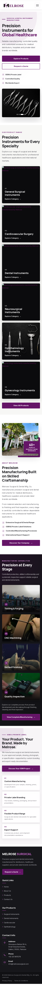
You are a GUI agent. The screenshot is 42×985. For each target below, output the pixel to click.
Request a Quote (21, 66)
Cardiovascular (9, 923)
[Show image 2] (19, 114)
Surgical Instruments (11, 914)
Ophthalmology (9, 927)
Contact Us (8, 899)
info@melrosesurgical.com (18, 964)
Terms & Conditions (21, 981)
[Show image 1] (17, 114)
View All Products (21, 405)
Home (6, 887)
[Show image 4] (24, 114)
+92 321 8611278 (14, 957)
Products (7, 895)
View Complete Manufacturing (21, 717)
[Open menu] (37, 5)
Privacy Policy (7, 981)
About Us (7, 891)
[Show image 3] (22, 114)
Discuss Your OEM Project (21, 768)
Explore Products (21, 59)
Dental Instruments (11, 918)
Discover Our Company (21, 543)
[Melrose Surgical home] (13, 5)
